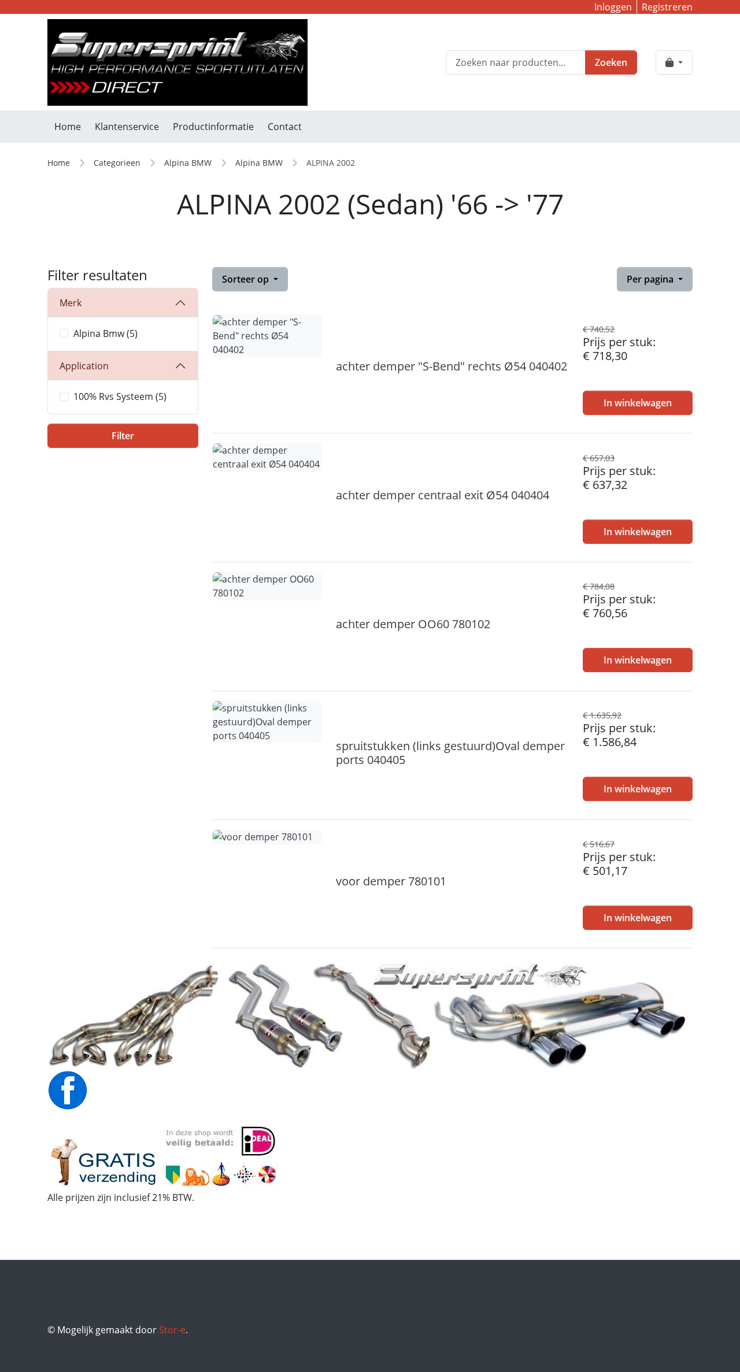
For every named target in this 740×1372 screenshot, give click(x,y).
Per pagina (651, 279)
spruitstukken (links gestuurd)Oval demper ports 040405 (450, 752)
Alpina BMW (188, 162)
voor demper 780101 (391, 881)
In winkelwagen (638, 402)
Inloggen (613, 7)
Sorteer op (246, 279)
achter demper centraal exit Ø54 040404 (442, 495)
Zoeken (611, 62)
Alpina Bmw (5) (105, 333)
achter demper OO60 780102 (413, 624)
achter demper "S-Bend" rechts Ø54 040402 (451, 366)
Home (67, 126)
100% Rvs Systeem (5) (119, 396)
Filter (123, 435)
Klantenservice (127, 126)
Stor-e (172, 1329)
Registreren (667, 7)
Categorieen (117, 162)
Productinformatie (213, 126)
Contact (285, 126)
